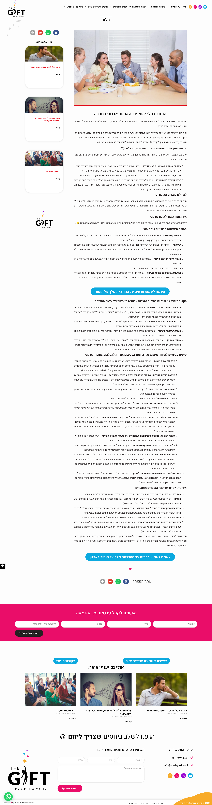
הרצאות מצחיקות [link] (53, 171)
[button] (126, 581)
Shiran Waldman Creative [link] (24, 803)
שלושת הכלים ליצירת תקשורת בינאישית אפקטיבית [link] (47, 119)
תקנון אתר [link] (144, 803)
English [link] (70, 6)
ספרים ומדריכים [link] (120, 6)
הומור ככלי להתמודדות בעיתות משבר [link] (45, 67)
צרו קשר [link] (79, 6)
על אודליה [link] (175, 6)
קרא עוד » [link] (183, 718)
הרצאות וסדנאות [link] (158, 6)
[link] (2, 566)
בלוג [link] (90, 6)
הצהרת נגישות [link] (132, 803)
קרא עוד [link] (57, 74)
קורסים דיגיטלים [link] (100, 6)
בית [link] (184, 6)
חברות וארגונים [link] (139, 6)
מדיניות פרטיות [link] (157, 803)
